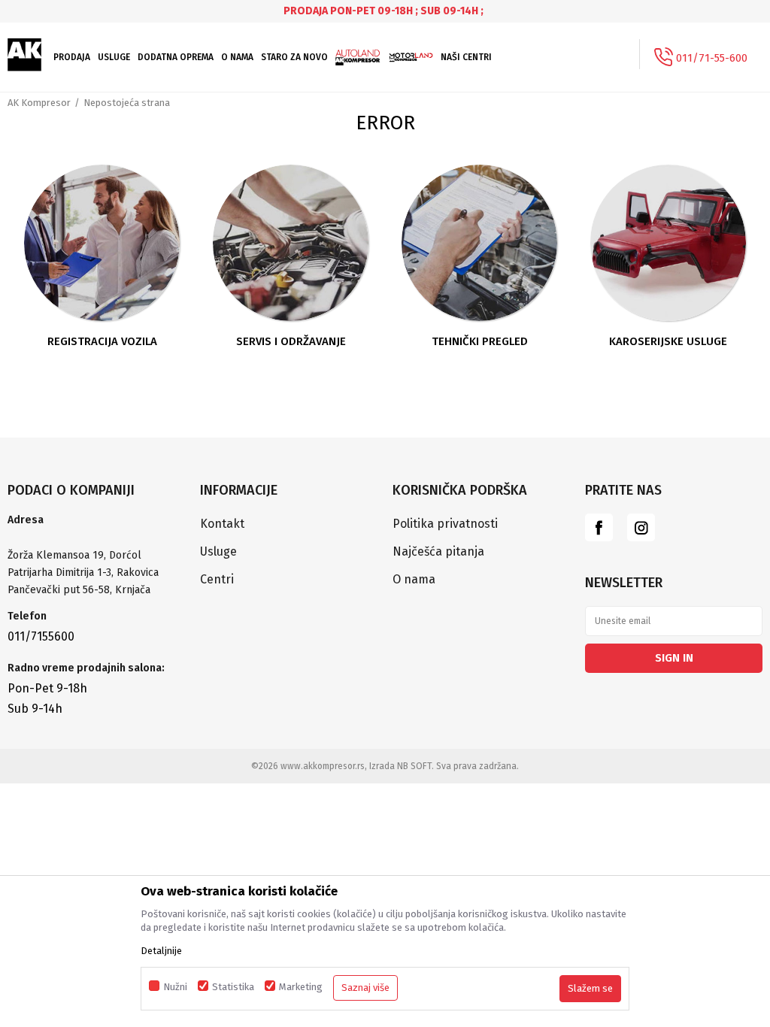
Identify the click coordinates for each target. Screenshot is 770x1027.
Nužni (175, 986)
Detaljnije (161, 950)
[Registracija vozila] (102, 243)
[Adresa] (96, 538)
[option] (385, 11)
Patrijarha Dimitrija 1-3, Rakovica (83, 572)
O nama (414, 579)
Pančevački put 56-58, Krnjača (80, 589)
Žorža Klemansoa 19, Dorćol (74, 555)
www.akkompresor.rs (322, 766)
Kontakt (222, 524)
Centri (217, 579)
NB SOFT (414, 766)
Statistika (233, 986)
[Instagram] (641, 527)
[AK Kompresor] (25, 54)
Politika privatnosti (445, 524)
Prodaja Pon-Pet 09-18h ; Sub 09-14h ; (383, 11)
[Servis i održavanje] (291, 243)
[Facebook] (599, 527)
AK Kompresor (39, 102)
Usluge (218, 551)
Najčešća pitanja (438, 551)
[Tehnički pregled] (480, 243)
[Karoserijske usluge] (668, 243)
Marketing (301, 986)
